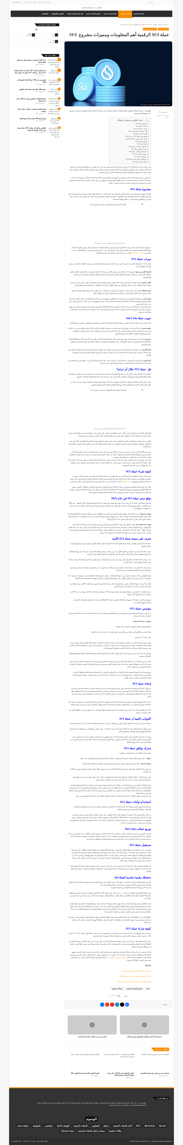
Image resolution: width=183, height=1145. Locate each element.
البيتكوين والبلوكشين (57, 14)
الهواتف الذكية (63, 1126)
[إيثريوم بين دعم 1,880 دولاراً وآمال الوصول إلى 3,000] (53, 83)
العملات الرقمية (125, 14)
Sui (147, 989)
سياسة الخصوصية (17, 2)
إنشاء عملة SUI (142, 144)
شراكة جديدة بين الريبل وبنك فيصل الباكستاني (154, 1073)
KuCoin (115, 957)
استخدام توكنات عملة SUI (137, 151)
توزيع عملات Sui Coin (139, 154)
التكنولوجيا (45, 14)
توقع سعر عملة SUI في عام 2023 (136, 136)
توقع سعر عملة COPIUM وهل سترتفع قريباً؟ (136, 971)
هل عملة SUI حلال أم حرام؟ (137, 131)
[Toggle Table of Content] (146, 120)
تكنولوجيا (37, 1126)
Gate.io (108, 957)
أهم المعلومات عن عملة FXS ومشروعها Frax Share (134, 981)
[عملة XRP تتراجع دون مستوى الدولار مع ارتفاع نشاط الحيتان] (53, 63)
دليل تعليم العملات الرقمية (75, 14)
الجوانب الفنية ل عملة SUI (137, 146)
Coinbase (122, 957)
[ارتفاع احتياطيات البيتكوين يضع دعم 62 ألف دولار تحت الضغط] (53, 102)
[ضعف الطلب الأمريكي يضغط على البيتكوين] (53, 92)
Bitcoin (162, 1126)
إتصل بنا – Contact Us (30, 2)
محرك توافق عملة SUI (138, 149)
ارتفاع (106, 1126)
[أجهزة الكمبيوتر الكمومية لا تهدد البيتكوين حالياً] (83, 1062)
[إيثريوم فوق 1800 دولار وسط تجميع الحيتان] (53, 121)
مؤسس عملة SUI (141, 141)
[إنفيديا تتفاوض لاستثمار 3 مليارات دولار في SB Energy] (53, 112)
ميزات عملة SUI (141, 126)
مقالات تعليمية (117, 989)
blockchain (150, 1126)
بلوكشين (49, 1126)
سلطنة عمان (23, 1126)
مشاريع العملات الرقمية (93, 14)
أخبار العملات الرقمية (122, 1126)
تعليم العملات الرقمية (110, 14)
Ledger (121, 893)
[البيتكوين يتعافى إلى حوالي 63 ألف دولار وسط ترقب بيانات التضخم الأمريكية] (53, 132)
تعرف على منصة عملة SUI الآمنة (136, 139)
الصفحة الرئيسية (139, 14)
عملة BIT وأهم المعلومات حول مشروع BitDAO (135, 976)
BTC (138, 1126)
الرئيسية (165, 24)
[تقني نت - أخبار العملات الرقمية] (91, 7)
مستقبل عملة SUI (140, 156)
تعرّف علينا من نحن (44, 2)
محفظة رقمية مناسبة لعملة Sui (135, 159)
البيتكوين (95, 1126)
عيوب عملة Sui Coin (140, 129)
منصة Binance (127, 481)
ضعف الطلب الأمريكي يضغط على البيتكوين (32, 89)
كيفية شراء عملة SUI (140, 134)
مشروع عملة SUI (141, 123)
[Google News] (115, 996)
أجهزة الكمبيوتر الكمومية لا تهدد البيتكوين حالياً (85, 1073)
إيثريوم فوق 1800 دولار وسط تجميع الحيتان (33, 118)
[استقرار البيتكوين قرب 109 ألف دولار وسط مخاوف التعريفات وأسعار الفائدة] (118, 1062)
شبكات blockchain (137, 253)
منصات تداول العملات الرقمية (91, 1131)
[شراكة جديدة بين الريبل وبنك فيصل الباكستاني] (153, 1062)
